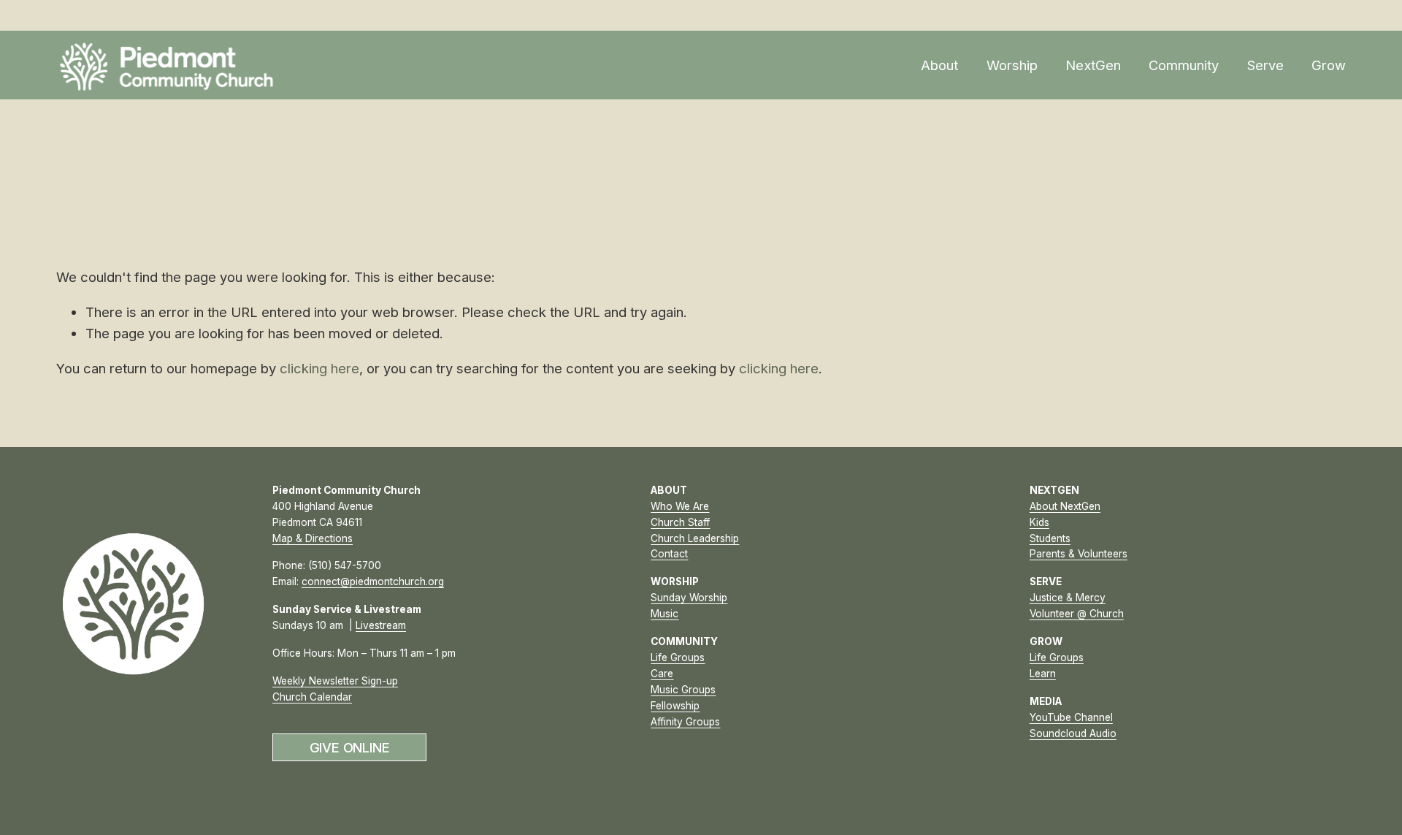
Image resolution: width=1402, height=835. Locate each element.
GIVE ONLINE (350, 747)
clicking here (319, 368)
